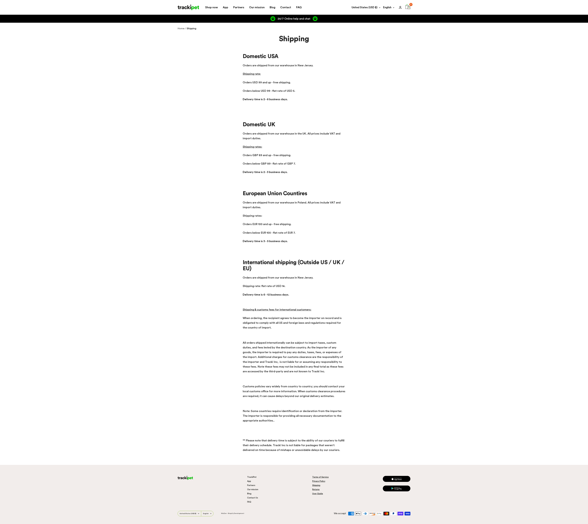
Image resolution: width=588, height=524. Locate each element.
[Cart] (407, 7)
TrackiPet (251, 477)
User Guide (317, 494)
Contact (285, 7)
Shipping (316, 485)
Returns (316, 489)
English (387, 7)
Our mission (257, 7)
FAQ (299, 7)
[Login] (400, 7)
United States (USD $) (364, 7)
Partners (238, 7)
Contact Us (252, 498)
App (225, 7)
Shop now (211, 7)
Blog (272, 7)
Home (181, 28)
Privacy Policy (318, 481)
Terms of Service (320, 477)
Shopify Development (236, 513)
